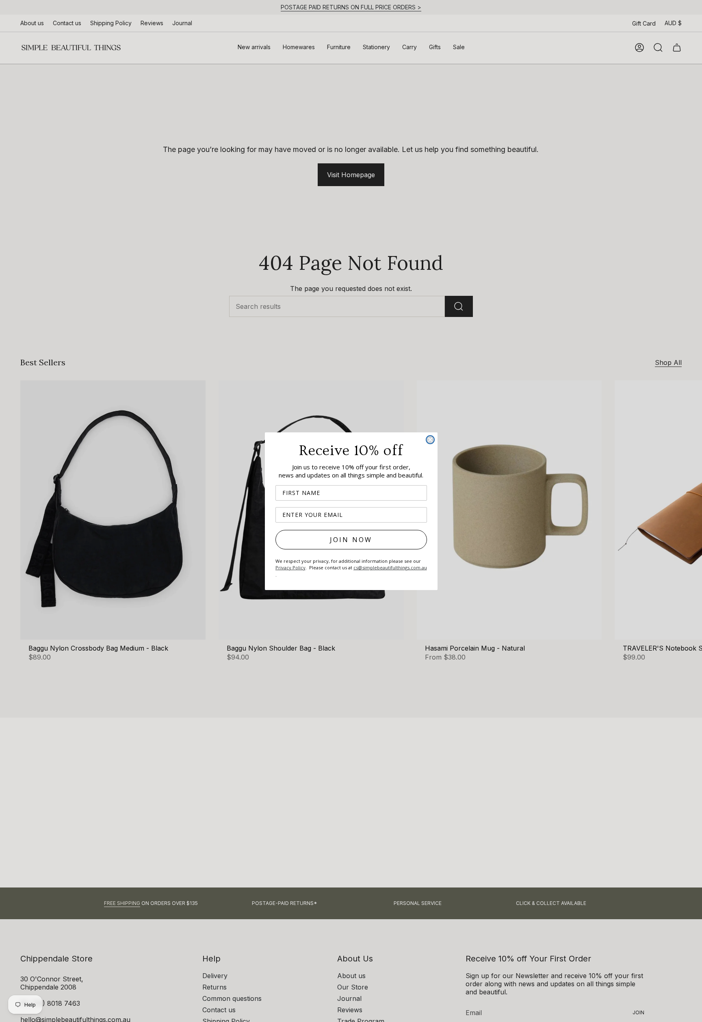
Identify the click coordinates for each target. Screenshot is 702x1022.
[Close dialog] (430, 440)
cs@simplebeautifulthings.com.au (390, 567)
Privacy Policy (290, 567)
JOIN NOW (351, 539)
